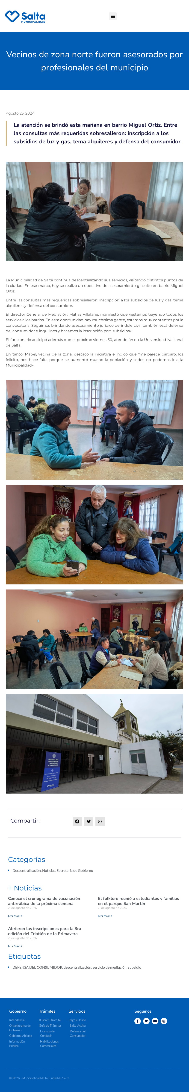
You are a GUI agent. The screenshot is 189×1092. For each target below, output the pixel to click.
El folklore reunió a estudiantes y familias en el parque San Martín (138, 901)
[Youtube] (155, 1021)
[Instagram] (164, 1021)
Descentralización (26, 870)
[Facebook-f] (137, 1021)
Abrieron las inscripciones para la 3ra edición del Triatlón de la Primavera (44, 931)
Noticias (48, 870)
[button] (113, 16)
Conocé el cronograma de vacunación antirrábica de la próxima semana (44, 901)
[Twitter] (146, 1021)
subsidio (134, 967)
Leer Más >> (15, 916)
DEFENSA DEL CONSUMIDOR (37, 967)
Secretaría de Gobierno (75, 870)
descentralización (77, 967)
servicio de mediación (110, 967)
